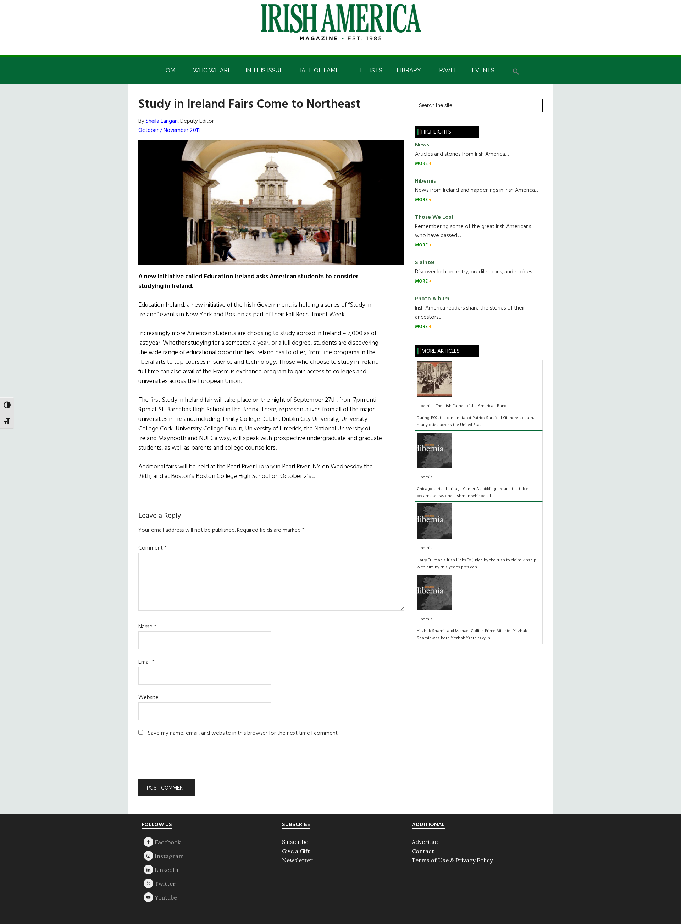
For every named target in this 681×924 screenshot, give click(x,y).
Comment (152, 548)
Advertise (425, 841)
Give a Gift (296, 851)
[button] (516, 70)
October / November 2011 (169, 130)
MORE (422, 163)
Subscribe (295, 841)
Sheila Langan (162, 121)
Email (146, 662)
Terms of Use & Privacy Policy (452, 860)
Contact (423, 851)
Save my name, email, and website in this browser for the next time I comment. (243, 733)
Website (148, 697)
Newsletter (297, 860)
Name (147, 626)
